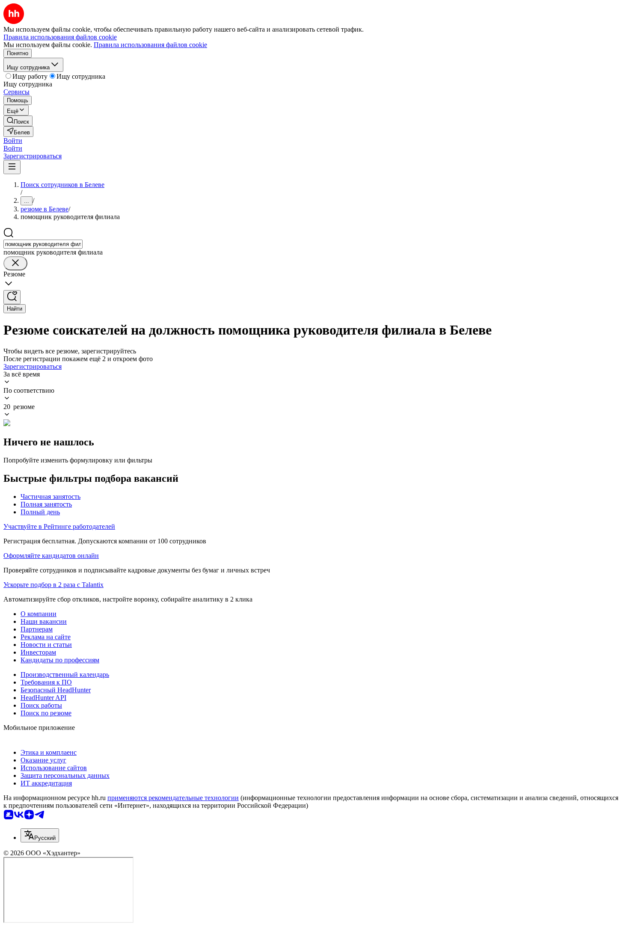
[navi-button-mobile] (12, 167)
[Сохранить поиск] (12, 297)
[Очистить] (15, 263)
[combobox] (43, 244)
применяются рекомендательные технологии (173, 797)
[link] (18, 121)
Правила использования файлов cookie (150, 44)
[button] (12, 140)
